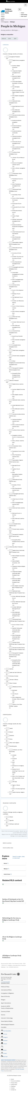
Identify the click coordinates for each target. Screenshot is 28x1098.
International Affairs (6, 990)
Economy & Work (5, 1011)
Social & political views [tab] (8, 847)
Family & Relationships (7, 1008)
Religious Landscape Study (8, 11)
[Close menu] (19, 9)
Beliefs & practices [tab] (7, 843)
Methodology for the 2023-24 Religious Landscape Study (11, 919)
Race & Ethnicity (5, 996)
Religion (3, 999)
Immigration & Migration (7, 993)
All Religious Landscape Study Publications (11, 956)
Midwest (6, 868)
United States (7, 874)
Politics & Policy (5, 986)
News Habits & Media (6, 1021)
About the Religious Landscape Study (12, 938)
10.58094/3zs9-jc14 (13, 967)
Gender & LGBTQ (5, 1006)
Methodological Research (7, 1024)
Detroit (5, 863)
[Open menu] (25, 5)
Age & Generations (6, 1003)
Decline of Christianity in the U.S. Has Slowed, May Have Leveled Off (13, 900)
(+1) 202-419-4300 (5, 982)
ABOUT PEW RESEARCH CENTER (8, 1060)
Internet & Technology (7, 1018)
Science (3, 1015)
